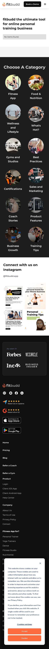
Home (6, 442)
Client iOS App (10, 488)
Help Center (8, 497)
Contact (6, 524)
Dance (6, 545)
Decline (24, 638)
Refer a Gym (9, 473)
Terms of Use (9, 515)
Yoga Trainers (9, 541)
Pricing (6, 450)
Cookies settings (24, 624)
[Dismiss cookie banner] (40, 563)
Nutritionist (8, 555)
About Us (7, 510)
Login (5, 484)
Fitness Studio (9, 550)
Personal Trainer (10, 536)
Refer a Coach (10, 465)
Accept (25, 631)
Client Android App (12, 493)
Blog (5, 458)
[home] (11, 4)
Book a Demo (32, 4)
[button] (45, 4)
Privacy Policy (9, 519)
